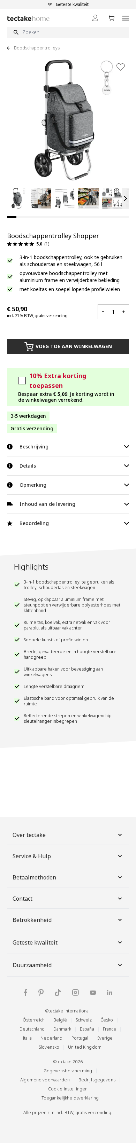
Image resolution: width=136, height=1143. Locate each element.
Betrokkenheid (32, 920)
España (87, 1029)
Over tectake (29, 835)
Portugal (80, 1038)
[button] (17, 198)
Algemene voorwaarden (45, 1080)
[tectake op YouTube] (93, 993)
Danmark (62, 1029)
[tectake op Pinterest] (41, 992)
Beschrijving (34, 446)
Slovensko (49, 1047)
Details (28, 465)
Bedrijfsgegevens (96, 1080)
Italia (27, 1038)
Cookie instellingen (68, 1089)
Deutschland (32, 1029)
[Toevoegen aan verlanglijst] (120, 67)
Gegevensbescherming (68, 1071)
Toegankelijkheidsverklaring (70, 1098)
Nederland (51, 1038)
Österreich (34, 1020)
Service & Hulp (32, 856)
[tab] (11, 217)
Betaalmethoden (34, 877)
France (109, 1029)
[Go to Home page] (28, 18)
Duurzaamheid (32, 965)
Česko (106, 1020)
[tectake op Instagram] (75, 992)
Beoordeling (34, 523)
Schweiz (84, 1020)
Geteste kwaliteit (35, 942)
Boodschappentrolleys (37, 48)
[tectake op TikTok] (58, 992)
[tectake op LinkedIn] (109, 992)
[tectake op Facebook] (25, 992)
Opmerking (33, 485)
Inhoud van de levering (47, 504)
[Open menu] (125, 18)
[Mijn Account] (95, 18)
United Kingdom (84, 1047)
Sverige (105, 1038)
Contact (22, 898)
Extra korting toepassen (57, 380)
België (60, 1020)
